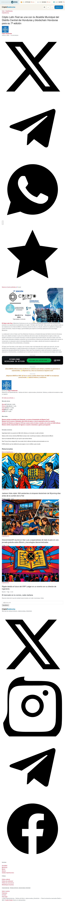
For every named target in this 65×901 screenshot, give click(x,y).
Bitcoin (3, 404)
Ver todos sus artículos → (8, 398)
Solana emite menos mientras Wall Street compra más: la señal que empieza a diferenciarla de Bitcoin (27, 436)
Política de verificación (7, 881)
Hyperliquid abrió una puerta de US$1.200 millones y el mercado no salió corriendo (23, 433)
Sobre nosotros (6, 891)
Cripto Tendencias (7, 33)
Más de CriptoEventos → (8, 452)
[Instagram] (32, 736)
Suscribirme (5, 605)
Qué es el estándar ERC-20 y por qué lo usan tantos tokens (17, 438)
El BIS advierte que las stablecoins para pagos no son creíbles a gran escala (21, 444)
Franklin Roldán (9, 900)
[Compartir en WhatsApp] (32, 220)
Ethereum (4, 406)
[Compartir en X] (32, 97)
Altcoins (4, 871)
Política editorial (6, 879)
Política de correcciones (8, 883)
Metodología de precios (8, 884)
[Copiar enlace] (2, 223)
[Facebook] (32, 859)
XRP (3, 411)
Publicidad (4, 893)
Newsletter (59, 7)
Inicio (3, 11)
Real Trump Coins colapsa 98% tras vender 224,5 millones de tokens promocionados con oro (25, 441)
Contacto (4, 895)
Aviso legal (4, 896)
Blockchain (4, 867)
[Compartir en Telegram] (32, 158)
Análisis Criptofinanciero (8, 872)
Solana (3, 408)
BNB (3, 409)
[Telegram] (32, 797)
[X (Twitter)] (32, 674)
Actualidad (4, 865)
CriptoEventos (9, 11)
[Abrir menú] (44, 7)
